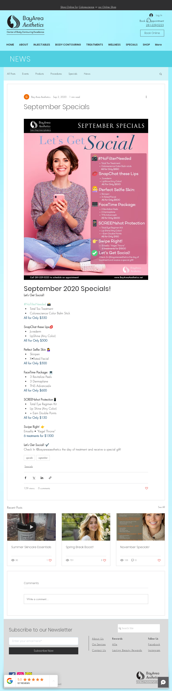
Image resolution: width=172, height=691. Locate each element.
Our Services (99, 644)
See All (161, 507)
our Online (104, 7)
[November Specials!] (140, 527)
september (43, 457)
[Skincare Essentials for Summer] (31, 527)
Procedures (56, 73)
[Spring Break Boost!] (86, 527)
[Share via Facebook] (25, 477)
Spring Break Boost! (80, 547)
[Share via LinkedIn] (42, 477)
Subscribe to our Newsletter (40, 630)
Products (39, 73)
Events (25, 73)
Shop (113, 7)
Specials (73, 73)
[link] (149, 20)
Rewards (117, 638)
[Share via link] (50, 477)
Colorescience (86, 7)
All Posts (11, 73)
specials (29, 457)
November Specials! (134, 547)
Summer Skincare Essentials (31, 547)
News (87, 73)
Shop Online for (69, 7)
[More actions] (146, 97)
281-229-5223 (155, 25)
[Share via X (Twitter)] (33, 477)
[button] (152, 33)
